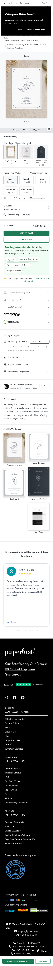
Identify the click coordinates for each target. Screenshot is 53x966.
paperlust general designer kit (20, 839)
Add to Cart (26, 233)
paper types (11, 789)
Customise (26, 239)
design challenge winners (17, 835)
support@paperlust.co (28, 931)
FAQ (7, 777)
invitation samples (14, 748)
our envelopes (12, 785)
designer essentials (14, 822)
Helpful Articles (12, 740)
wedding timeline (14, 772)
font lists (9, 826)
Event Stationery (10, 2)
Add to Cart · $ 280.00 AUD (18, 961)
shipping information (15, 719)
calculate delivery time (40, 341)
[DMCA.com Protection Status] (39, 911)
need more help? (13, 843)
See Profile (44, 385)
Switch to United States (36, 29)
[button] (45, 3)
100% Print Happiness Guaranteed (20, 671)
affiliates (9, 798)
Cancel (19, 29)
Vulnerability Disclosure (16, 802)
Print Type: (16, 143)
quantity (8, 205)
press (7, 794)
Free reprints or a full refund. (36, 279)
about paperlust (12, 768)
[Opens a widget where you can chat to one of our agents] (42, 951)
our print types (12, 781)
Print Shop (24, 2)
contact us (10, 731)
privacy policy (12, 723)
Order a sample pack (37, 198)
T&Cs (7, 727)
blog (7, 736)
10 (37, 630)
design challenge (13, 830)
